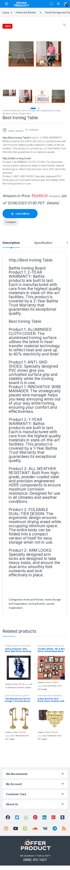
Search (51, 4)
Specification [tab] (43, 243)
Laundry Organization (21, 113)
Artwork (8, 645)
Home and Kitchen (26, 12)
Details (52, 203)
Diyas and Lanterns (14, 695)
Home (6, 12)
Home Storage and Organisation (37, 110)
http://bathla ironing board (17, 158)
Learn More (22, 213)
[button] (64, 25)
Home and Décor (45, 645)
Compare (34, 129)
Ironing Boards (37, 603)
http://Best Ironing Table (16, 137)
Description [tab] (11, 243)
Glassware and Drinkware (49, 695)
